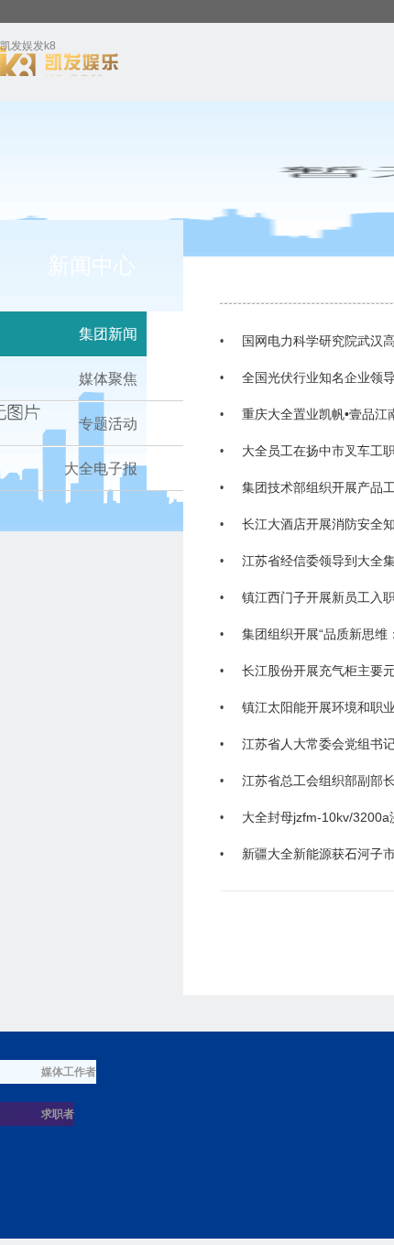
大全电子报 (100, 468)
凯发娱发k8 (28, 49)
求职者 (57, 1114)
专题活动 (108, 423)
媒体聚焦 (108, 379)
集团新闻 (108, 334)
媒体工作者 (68, 1071)
